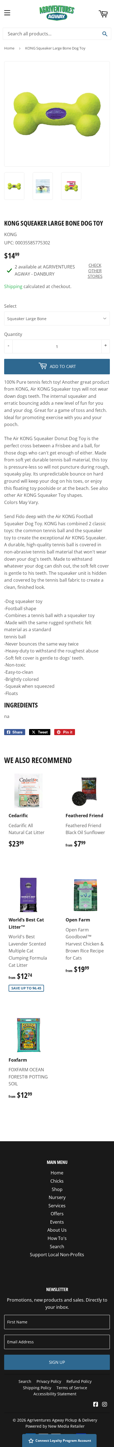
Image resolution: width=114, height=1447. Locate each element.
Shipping (13, 286)
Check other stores (95, 270)
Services (57, 1206)
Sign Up (57, 1362)
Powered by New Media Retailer (55, 1426)
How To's (57, 1238)
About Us (57, 1230)
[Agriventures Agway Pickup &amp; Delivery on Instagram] (104, 1405)
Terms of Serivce (71, 1387)
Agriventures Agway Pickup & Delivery (62, 1420)
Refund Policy (79, 1381)
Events (57, 1222)
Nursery (57, 1197)
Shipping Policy (37, 1387)
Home (9, 48)
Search (57, 1247)
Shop (57, 1189)
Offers (57, 1214)
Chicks (57, 1181)
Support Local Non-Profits (57, 1255)
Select (10, 306)
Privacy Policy (49, 1381)
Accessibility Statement (54, 1393)
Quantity (13, 334)
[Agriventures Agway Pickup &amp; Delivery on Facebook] (95, 1405)
